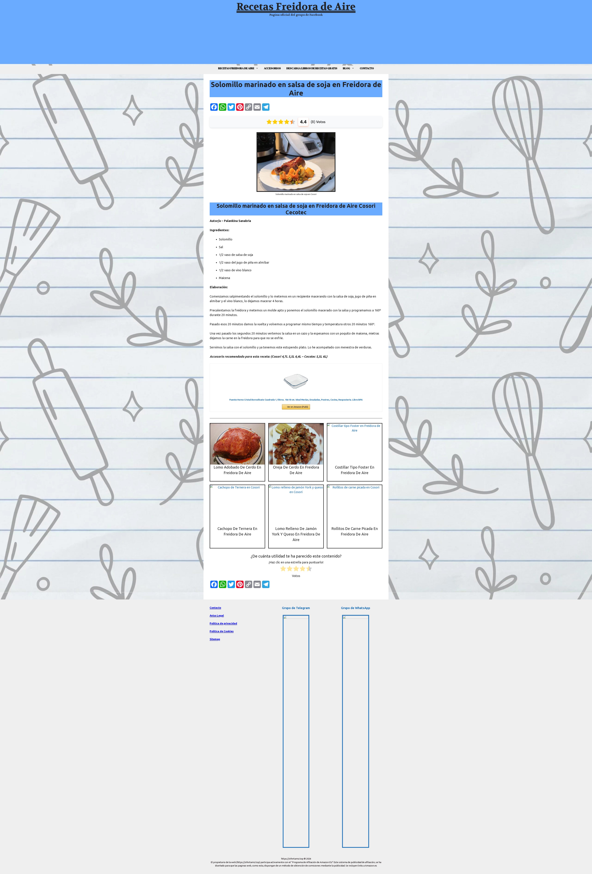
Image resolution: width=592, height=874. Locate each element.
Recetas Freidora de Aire (296, 6)
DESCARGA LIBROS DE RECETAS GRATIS (311, 68)
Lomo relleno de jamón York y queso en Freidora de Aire (296, 534)
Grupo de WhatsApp (355, 608)
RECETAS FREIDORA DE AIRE (236, 68)
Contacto (215, 607)
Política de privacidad (223, 623)
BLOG (346, 68)
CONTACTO (367, 68)
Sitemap (215, 639)
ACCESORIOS (272, 68)
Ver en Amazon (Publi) (297, 407)
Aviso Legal (217, 615)
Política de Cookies (222, 631)
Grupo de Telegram (296, 608)
